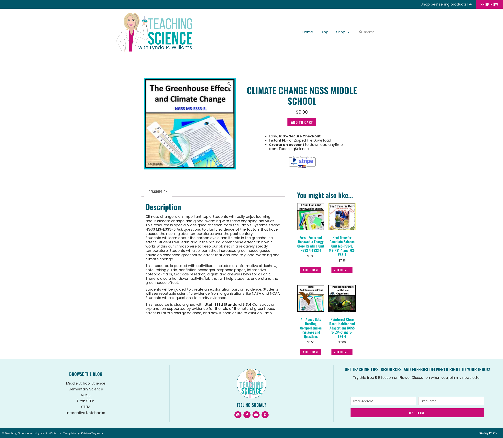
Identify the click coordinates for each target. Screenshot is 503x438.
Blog (324, 31)
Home (307, 31)
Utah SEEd (85, 400)
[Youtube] (256, 414)
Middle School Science (85, 383)
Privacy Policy (488, 433)
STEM (85, 406)
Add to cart (302, 122)
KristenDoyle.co (92, 433)
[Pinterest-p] (265, 414)
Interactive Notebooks (85, 412)
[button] (229, 84)
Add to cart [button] (311, 270)
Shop (340, 31)
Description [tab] (158, 191)
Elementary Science (86, 389)
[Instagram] (237, 414)
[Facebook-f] (247, 414)
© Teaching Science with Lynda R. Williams (31, 433)
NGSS (86, 395)
